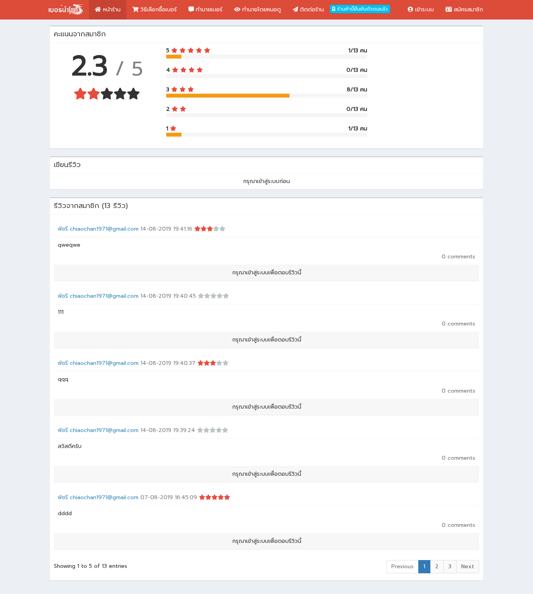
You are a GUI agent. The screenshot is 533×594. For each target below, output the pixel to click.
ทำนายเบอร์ (208, 9)
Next (467, 566)
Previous (402, 566)
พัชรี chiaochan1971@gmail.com (98, 229)
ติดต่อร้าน (311, 9)
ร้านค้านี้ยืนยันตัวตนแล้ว (362, 8)
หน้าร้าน (111, 9)
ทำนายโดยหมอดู (260, 9)
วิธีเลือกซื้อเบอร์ (158, 9)
